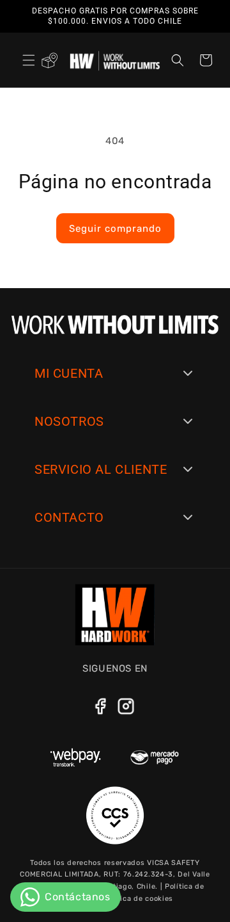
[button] (29, 60)
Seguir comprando (115, 228)
